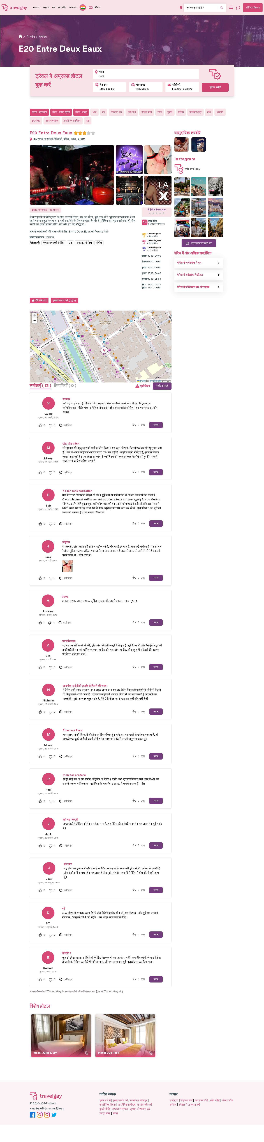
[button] (104, 350)
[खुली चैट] (238, 7)
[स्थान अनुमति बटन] (181, 7)
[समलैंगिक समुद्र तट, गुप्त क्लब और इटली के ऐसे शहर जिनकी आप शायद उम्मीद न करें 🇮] (198, 186)
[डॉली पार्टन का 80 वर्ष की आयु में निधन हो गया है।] (215, 186)
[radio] (76, 133)
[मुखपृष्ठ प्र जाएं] (14, 7)
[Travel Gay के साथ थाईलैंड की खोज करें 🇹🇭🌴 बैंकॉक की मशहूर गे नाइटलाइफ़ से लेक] (182, 207)
